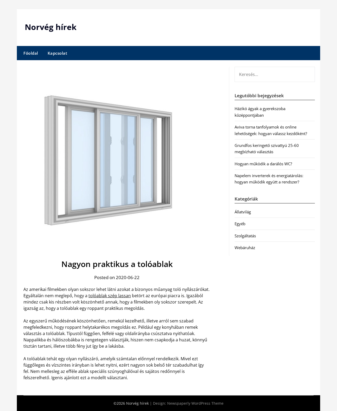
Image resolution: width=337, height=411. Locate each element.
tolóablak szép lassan (109, 296)
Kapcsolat (57, 53)
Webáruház (245, 247)
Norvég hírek (51, 27)
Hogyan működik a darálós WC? (263, 163)
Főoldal (30, 53)
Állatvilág (243, 211)
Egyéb (240, 223)
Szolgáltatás (245, 235)
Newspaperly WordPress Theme (195, 403)
